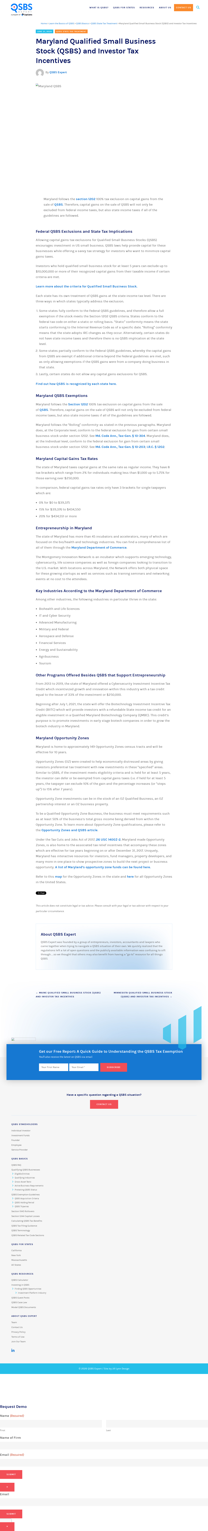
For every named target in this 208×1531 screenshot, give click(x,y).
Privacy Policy (18, 1332)
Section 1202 (78, 404)
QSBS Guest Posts (20, 1297)
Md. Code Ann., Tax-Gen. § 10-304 (120, 436)
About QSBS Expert (24, 1316)
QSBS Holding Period (24, 1202)
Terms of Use (17, 1337)
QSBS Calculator (19, 1280)
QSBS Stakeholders (24, 1124)
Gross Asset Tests (23, 1182)
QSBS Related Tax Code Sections (27, 1235)
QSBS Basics (82, 23)
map (58, 876)
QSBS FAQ (16, 1165)
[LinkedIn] (12, 1350)
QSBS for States (124, 7)
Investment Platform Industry (32, 1293)
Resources (147, 7)
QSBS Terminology (20, 1230)
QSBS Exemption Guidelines (25, 1194)
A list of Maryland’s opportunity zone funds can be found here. (103, 867)
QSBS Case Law (19, 1302)
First (2, 1430)
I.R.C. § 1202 (155, 447)
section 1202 (85, 199)
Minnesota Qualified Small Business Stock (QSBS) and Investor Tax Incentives (143, 994)
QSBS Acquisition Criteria (27, 1198)
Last (108, 1430)
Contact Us (183, 7)
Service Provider (19, 1150)
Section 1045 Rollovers (22, 1211)
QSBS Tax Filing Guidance (24, 1226)
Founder (15, 1140)
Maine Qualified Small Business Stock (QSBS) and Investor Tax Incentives (68, 994)
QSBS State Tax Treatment (104, 23)
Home (44, 23)
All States (16, 1265)
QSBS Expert (58, 72)
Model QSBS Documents (23, 1307)
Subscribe (114, 1067)
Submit (11, 1474)
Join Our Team (18, 1341)
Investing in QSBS (20, 1285)
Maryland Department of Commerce (99, 547)
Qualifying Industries (25, 1177)
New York (16, 1255)
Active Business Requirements (29, 1185)
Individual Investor (20, 1130)
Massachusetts (19, 1260)
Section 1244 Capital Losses (25, 1216)
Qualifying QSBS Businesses (25, 1170)
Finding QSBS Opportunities (28, 1289)
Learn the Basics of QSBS (61, 23)
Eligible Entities (22, 1174)
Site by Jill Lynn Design (116, 1368)
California (16, 1250)
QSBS (58, 204)
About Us (165, 7)
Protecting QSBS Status (26, 1189)
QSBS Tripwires (22, 1206)
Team (14, 1322)
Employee (16, 1145)
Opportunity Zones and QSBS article (69, 830)
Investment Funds (20, 1135)
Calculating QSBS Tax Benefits (26, 1221)
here (130, 876)
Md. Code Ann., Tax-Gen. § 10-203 (120, 447)
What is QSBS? (98, 7)
